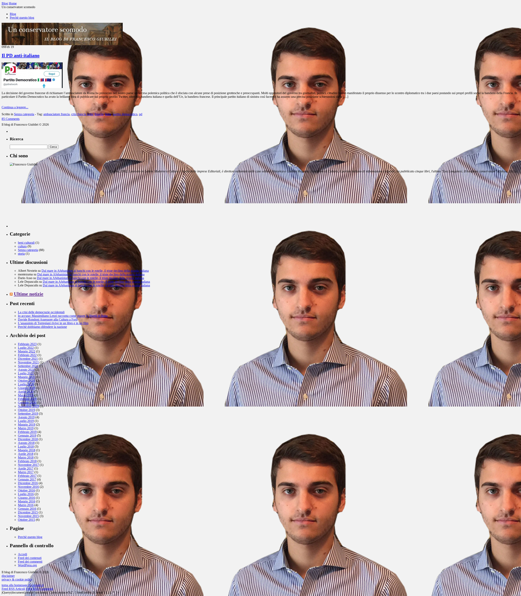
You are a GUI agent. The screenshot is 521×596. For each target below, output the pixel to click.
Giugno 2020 (26, 388)
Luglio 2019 (26, 421)
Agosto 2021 (26, 369)
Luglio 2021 (26, 373)
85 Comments (11, 119)
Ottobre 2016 (26, 490)
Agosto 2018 (26, 443)
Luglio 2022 (26, 347)
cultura (22, 246)
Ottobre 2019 (26, 410)
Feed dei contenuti (30, 558)
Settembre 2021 (28, 366)
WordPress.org (27, 565)
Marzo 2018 (26, 457)
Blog (13, 14)
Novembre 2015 (28, 516)
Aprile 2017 (25, 468)
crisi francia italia (82, 114)
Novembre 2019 (28, 406)
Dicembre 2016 (28, 483)
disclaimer (8, 576)
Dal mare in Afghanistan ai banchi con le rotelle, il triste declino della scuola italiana (95, 270)
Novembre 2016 (28, 486)
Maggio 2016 (26, 501)
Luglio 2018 (26, 446)
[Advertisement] (40, 201)
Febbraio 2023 (27, 344)
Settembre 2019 (28, 413)
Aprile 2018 (25, 454)
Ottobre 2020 (26, 380)
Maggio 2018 (26, 450)
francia (99, 114)
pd (140, 114)
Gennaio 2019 (27, 435)
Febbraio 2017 (27, 475)
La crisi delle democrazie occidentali (41, 312)
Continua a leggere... (15, 107)
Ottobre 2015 (26, 519)
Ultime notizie (28, 294)
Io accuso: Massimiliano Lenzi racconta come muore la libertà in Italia (62, 316)
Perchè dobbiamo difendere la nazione (42, 326)
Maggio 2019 (26, 424)
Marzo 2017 (26, 472)
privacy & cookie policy (17, 579)
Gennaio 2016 (27, 508)
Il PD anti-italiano (20, 55)
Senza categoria (24, 114)
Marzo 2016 (26, 505)
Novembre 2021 (28, 362)
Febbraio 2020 (27, 399)
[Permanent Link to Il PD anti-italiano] (32, 87)
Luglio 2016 (26, 494)
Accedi (22, 554)
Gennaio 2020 (27, 402)
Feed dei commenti (30, 561)
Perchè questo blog (22, 17)
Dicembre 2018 (28, 439)
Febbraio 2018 (27, 461)
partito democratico (125, 114)
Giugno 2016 (26, 497)
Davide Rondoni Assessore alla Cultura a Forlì (48, 319)
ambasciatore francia (56, 114)
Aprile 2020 (25, 391)
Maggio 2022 (26, 351)
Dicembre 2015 (28, 512)
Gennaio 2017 (27, 479)
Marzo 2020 (26, 395)
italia (108, 114)
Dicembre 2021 (28, 358)
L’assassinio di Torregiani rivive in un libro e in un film (53, 323)
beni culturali (26, 242)
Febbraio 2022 (27, 355)
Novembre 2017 (28, 465)
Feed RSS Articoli (13, 589)
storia (21, 253)
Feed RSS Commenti (39, 589)
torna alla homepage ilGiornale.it (23, 585)
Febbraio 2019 (27, 432)
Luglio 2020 (26, 384)
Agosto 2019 (26, 417)
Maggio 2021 (26, 377)
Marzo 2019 (26, 428)
